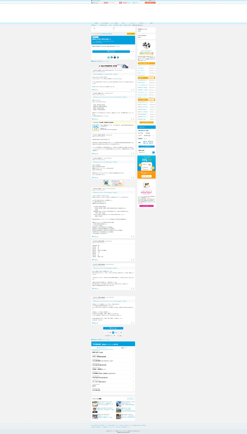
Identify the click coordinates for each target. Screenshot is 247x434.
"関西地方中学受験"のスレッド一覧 (100, 61)
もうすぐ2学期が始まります (143, 85)
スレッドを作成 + (130, 33)
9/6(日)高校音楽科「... (144, 114)
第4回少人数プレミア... (144, 116)
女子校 (146, 143)
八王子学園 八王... (152, 75)
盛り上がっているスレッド (102, 347)
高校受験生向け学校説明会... (143, 87)
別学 (152, 143)
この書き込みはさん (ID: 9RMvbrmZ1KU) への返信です (104, 162)
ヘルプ (128, 427)
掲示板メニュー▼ (152, 0)
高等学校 (148, 133)
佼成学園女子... (152, 116)
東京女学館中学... (152, 80)
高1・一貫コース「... (141, 70)
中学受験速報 (134, 425)
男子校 (151, 141)
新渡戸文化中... (152, 109)
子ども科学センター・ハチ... (143, 92)
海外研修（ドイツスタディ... (143, 97)
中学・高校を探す (101, 425)
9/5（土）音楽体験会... (144, 111)
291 (110, 332)
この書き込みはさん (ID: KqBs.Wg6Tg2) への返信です (105, 192)
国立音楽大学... (152, 114)
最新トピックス (128, 425)
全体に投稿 (111, 51)
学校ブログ (122, 425)
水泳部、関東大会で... (141, 75)
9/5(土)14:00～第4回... (144, 106)
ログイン (153, 2)
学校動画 (144, 425)
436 (121, 332)
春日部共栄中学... (152, 68)
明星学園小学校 (152, 104)
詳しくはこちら (145, 176)
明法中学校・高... (152, 85)
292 (113, 332)
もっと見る (150, 77)
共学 (146, 141)
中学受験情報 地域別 (99, 344)
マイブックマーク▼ (143, 0)
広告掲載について (99, 427)
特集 (113, 425)
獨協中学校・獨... (152, 97)
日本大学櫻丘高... (152, 65)
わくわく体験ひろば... (144, 104)
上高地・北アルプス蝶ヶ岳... (143, 94)
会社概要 (93, 427)
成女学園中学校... (152, 82)
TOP (92, 425)
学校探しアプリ (129, 2)
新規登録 (148, 2)
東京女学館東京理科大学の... (143, 80)
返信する (96, 89)
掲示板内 (105, 2)
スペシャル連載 (108, 425)
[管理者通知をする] (133, 51)
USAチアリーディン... (141, 65)
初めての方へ (136, 2)
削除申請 (124, 427)
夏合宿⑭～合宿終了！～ (142, 82)
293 (116, 332)
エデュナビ (117, 425)
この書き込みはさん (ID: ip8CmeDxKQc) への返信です (105, 74)
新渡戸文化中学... (152, 92)
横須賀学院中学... (152, 70)
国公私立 (140, 138)
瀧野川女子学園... (152, 87)
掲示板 (96, 425)
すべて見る (130, 398)
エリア (140, 135)
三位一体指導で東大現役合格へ (106, 33)
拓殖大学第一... (152, 119)
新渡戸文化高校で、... (144, 109)
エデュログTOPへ (146, 122)
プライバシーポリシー (112, 427)
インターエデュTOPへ (96, 0)
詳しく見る (146, 205)
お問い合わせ (119, 427)
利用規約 (105, 427)
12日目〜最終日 (140, 68)
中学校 (141, 133)
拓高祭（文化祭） (143, 119)
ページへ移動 (118, 335)
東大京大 (139, 425)
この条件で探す (147, 146)
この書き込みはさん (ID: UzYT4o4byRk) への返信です (109, 97)
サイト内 (101, 2)
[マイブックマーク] (131, 90)
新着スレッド (124, 347)
